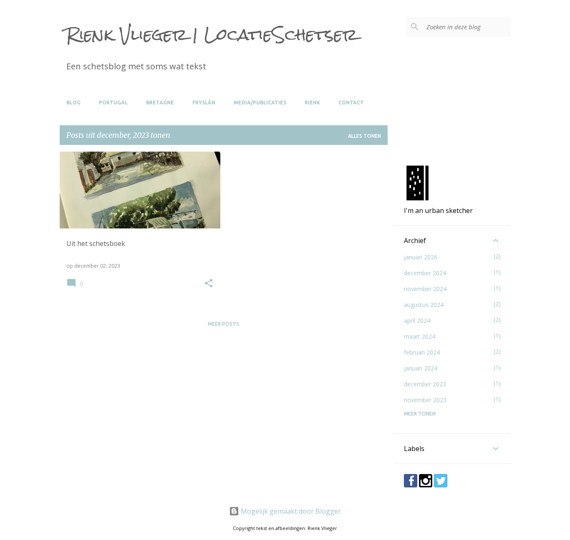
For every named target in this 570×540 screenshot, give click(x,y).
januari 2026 (420, 257)
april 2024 (417, 321)
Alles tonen (364, 136)
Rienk (312, 102)
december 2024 (425, 273)
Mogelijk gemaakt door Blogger (290, 511)
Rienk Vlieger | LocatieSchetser (211, 34)
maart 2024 (419, 336)
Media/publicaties (260, 102)
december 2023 (425, 384)
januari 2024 (420, 368)
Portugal (113, 102)
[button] (209, 283)
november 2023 (425, 400)
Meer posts (223, 324)
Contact (351, 102)
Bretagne (160, 102)
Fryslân (203, 102)
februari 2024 (422, 352)
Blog (73, 102)
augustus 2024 (424, 305)
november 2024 (425, 289)
